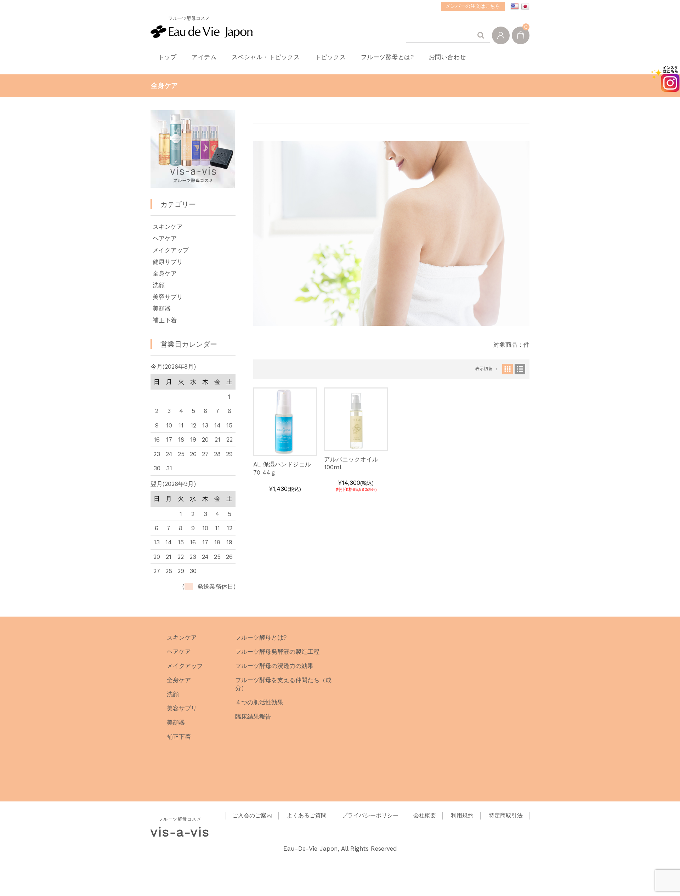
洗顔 (159, 285)
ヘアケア (165, 238)
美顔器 (162, 308)
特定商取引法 (506, 815)
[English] (514, 6)
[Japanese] (525, 6)
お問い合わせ (447, 57)
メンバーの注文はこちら (473, 6)
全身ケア (165, 273)
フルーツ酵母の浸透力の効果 (274, 665)
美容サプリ (168, 296)
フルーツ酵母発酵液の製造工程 (277, 651)
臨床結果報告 (253, 716)
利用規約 (462, 815)
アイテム (204, 57)
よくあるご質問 (307, 815)
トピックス (330, 57)
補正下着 (165, 320)
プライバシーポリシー (370, 815)
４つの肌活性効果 (259, 702)
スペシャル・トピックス (266, 57)
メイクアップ (171, 250)
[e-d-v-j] (202, 30)
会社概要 (424, 815)
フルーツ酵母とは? (387, 57)
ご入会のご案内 (252, 815)
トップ (167, 57)
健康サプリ (168, 261)
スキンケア (168, 226)
